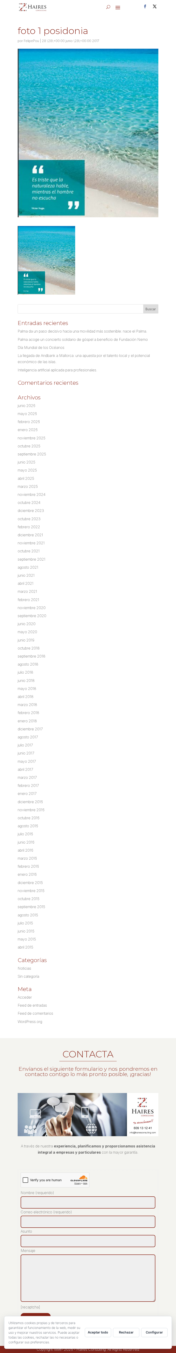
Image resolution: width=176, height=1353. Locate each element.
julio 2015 (25, 923)
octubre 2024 (29, 502)
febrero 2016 (28, 866)
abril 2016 (25, 850)
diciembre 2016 (30, 801)
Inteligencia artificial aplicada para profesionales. (57, 370)
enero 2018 (27, 721)
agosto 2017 (28, 737)
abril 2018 (25, 696)
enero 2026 (28, 429)
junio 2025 (26, 462)
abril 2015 (25, 947)
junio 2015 (26, 931)
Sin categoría (28, 976)
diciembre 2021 (30, 535)
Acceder (25, 997)
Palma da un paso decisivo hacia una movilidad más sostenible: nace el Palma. (82, 331)
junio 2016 (26, 842)
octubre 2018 (29, 648)
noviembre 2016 (31, 810)
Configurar (154, 1332)
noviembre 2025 (31, 438)
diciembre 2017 (30, 729)
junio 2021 (26, 575)
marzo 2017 (27, 777)
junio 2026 (26, 405)
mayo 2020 (27, 632)
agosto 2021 (28, 567)
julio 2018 (25, 672)
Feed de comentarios (35, 1013)
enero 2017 (27, 793)
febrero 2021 (28, 599)
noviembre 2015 (31, 890)
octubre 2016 (28, 818)
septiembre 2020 (32, 615)
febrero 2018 (28, 712)
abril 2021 (25, 583)
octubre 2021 (29, 551)
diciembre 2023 (31, 510)
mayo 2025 (27, 470)
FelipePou (31, 41)
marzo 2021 (27, 591)
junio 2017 (26, 753)
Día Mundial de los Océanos (41, 347)
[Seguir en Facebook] (145, 6)
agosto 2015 (28, 915)
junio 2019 (26, 640)
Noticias (24, 968)
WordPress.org (30, 1021)
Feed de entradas (32, 1005)
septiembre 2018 (31, 656)
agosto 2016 (28, 826)
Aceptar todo (98, 1332)
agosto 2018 (28, 664)
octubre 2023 (29, 519)
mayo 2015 (27, 939)
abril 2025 (26, 478)
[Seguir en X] (154, 6)
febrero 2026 (29, 421)
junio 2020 (27, 623)
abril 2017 (25, 769)
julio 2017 (25, 745)
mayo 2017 (27, 761)
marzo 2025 (28, 486)
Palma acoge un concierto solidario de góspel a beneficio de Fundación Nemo (83, 339)
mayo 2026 (27, 413)
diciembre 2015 (30, 882)
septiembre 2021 (31, 559)
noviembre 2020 (32, 607)
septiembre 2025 (32, 454)
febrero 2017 (28, 785)
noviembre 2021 (31, 543)
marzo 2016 (27, 858)
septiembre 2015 (31, 906)
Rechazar (126, 1332)
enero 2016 (27, 874)
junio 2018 (26, 680)
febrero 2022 (29, 527)
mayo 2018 (27, 688)
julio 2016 (25, 834)
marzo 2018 (27, 704)
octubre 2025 (29, 446)
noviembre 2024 (31, 494)
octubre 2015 (28, 898)
